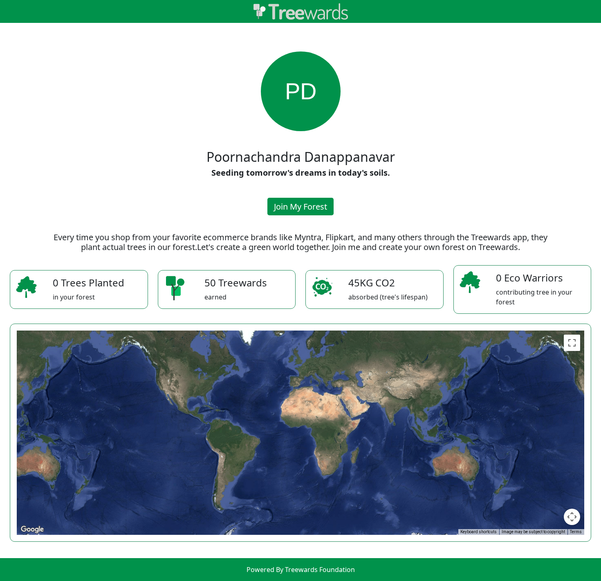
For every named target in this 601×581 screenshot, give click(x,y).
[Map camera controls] (572, 517)
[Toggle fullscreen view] (572, 343)
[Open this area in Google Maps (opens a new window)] (32, 529)
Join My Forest (300, 206)
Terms (576, 532)
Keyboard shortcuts (478, 532)
